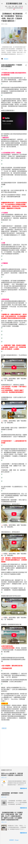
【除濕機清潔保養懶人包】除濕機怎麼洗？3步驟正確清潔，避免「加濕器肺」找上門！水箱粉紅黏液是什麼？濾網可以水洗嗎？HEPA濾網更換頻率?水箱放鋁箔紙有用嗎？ (12, 816)
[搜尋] (26, 4)
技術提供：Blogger (14, 840)
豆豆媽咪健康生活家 (14, 4)
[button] (26, 13)
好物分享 (4, 728)
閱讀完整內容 (23, 788)
